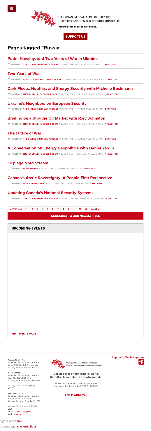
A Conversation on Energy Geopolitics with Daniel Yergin (61, 148)
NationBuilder (26, 426)
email (18, 421)
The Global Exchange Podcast (40, 64)
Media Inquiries (134, 357)
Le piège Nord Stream (28, 163)
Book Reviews (30, 168)
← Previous (16, 208)
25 (86, 208)
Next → (95, 208)
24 (79, 208)
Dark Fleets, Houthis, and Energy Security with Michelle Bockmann (70, 88)
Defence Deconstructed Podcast (42, 79)
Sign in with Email (76, 394)
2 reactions (97, 183)
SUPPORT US (75, 37)
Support (117, 357)
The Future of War (24, 133)
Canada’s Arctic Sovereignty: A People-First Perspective (60, 177)
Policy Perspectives (34, 183)
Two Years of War (24, 73)
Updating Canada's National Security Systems (51, 192)
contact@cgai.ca (23, 411)
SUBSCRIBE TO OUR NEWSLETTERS (75, 216)
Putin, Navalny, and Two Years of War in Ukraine (53, 58)
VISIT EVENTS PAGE (23, 333)
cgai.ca (17, 414)
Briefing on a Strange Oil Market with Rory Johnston (56, 118)
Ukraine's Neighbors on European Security (47, 103)
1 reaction (109, 64)
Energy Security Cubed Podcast (41, 94)
